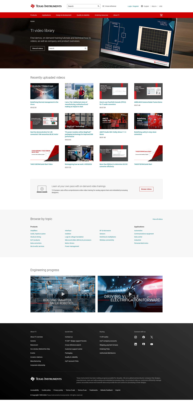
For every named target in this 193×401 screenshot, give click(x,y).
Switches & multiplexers (108, 237)
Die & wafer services (37, 246)
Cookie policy (46, 390)
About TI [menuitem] (116, 15)
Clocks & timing (35, 237)
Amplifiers (33, 230)
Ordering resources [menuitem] (101, 15)
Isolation (68, 234)
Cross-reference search (73, 345)
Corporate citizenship (37, 365)
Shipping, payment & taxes (109, 345)
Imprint (117, 390)
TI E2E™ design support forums (75, 341)
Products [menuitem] (33, 15)
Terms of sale (70, 390)
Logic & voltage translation (74, 237)
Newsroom (34, 345)
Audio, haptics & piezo (38, 234)
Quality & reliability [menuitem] (83, 15)
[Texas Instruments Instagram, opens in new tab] (135, 338)
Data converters (35, 243)
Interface (68, 230)
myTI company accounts (108, 341)
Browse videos (146, 189)
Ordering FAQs (105, 349)
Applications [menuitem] (46, 15)
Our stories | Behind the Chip (40, 349)
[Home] (46, 6)
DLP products (35, 240)
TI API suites (104, 337)
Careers (33, 341)
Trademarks (93, 390)
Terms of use (82, 390)
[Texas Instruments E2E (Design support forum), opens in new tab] (143, 345)
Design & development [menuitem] (63, 15)
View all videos (37, 48)
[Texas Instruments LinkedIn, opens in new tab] (135, 345)
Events (32, 353)
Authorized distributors (108, 353)
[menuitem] (161, 15)
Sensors (102, 234)
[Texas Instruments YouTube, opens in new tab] (151, 345)
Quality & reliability (71, 357)
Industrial (137, 240)
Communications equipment (144, 234)
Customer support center (73, 349)
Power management (72, 246)
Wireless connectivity (107, 240)
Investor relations (36, 357)
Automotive (138, 230)
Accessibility (34, 390)
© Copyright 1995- (38, 395)
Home (32, 21)
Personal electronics (141, 243)
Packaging (68, 353)
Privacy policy (58, 390)
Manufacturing (35, 361)
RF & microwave (105, 230)
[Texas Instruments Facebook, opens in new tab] (143, 338)
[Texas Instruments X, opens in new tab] (151, 338)
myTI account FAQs (72, 361)
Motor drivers (69, 243)
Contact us (69, 337)
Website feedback (106, 390)
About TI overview (36, 337)
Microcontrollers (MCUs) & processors (78, 240)
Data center (138, 237)
